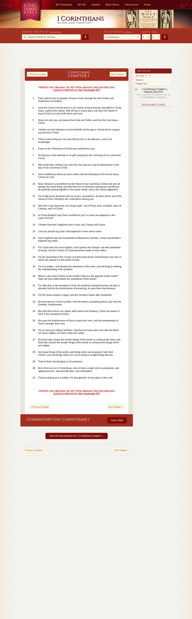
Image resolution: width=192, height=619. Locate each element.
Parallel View (141, 84)
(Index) (128, 32)
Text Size (140, 76)
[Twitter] (149, 80)
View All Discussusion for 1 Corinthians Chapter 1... (76, 436)
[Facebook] (146, 80)
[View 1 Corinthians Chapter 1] (22, 241)
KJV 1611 (82, 4)
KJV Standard (64, 4)
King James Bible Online (31, 10)
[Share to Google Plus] (152, 80)
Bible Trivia (112, 4)
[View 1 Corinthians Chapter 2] (130, 241)
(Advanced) (56, 32)
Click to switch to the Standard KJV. (76, 90)
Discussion (131, 4)
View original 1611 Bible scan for (153, 95)
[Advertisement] (96, 57)
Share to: (140, 80)
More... (148, 4)
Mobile (96, 4)
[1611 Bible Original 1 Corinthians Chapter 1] (153, 92)
